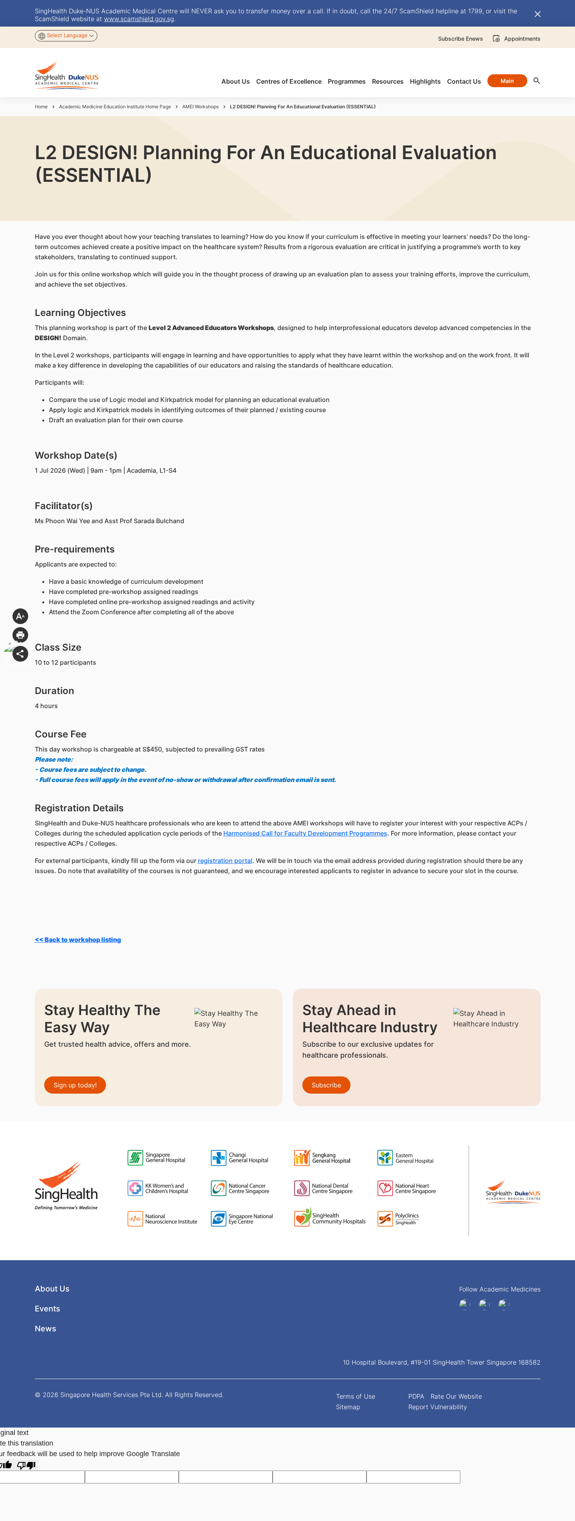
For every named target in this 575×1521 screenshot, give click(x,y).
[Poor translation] (26, 1465)
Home (41, 106)
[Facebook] (467, 1304)
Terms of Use (355, 1396)
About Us (52, 1288)
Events (47, 1308)
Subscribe (326, 1085)
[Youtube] (487, 1304)
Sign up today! (75, 1085)
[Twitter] (506, 1304)
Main (507, 80)
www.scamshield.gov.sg (139, 19)
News (45, 1328)
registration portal (225, 861)
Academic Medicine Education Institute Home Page (115, 106)
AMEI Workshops (200, 106)
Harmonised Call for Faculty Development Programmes (305, 833)
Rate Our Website (456, 1396)
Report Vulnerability (437, 1407)
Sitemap (348, 1407)
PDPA (416, 1396)
